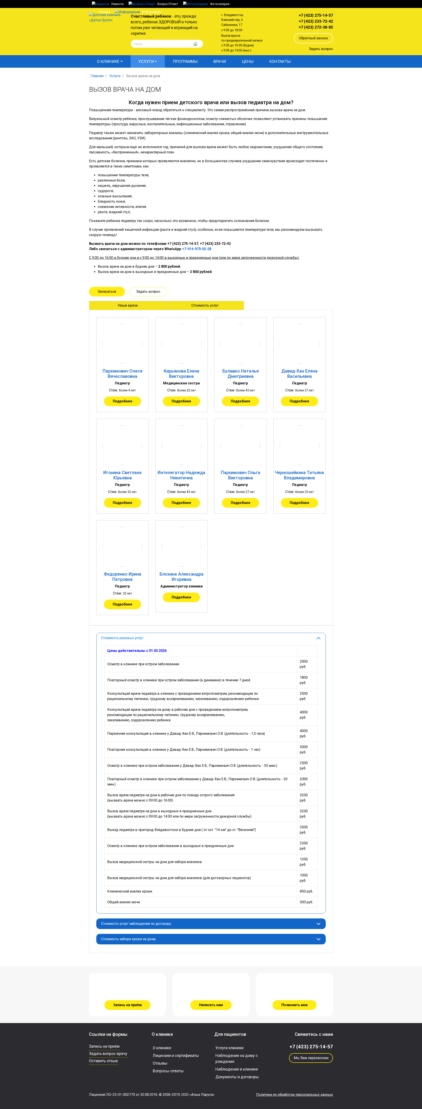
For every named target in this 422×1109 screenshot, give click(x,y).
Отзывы (160, 1063)
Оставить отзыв (103, 1060)
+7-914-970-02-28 (196, 249)
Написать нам (211, 1005)
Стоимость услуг (205, 305)
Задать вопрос (321, 49)
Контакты (280, 61)
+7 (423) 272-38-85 (316, 27)
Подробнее (122, 401)
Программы (185, 61)
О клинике (108, 61)
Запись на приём (127, 1005)
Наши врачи (128, 305)
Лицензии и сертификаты (176, 1055)
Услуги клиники (229, 1047)
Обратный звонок (313, 38)
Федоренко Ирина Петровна (122, 576)
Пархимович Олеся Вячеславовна (122, 373)
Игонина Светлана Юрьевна (122, 475)
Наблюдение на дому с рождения (236, 1058)
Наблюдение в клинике (236, 1069)
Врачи (219, 61)
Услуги (146, 61)
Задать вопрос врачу (108, 1053)
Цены (247, 61)
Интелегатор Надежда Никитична (181, 475)
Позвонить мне (294, 1005)
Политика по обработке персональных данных (294, 1095)
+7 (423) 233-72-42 (316, 21)
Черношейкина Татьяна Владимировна (299, 475)
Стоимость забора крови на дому (128, 939)
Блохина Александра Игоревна (182, 576)
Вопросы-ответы (168, 1071)
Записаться (107, 291)
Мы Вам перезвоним (311, 1058)
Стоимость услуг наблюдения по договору (136, 924)
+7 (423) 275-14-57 (316, 15)
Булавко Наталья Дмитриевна (240, 373)
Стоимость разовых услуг (122, 638)
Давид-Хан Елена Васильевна (299, 373)
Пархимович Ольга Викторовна (240, 475)
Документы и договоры (237, 1076)
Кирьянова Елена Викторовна (181, 373)
